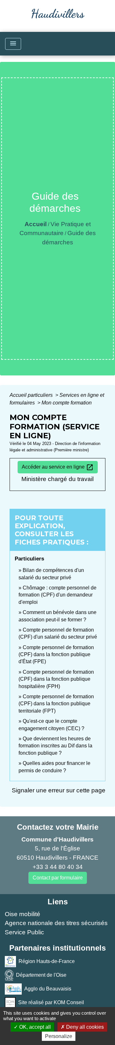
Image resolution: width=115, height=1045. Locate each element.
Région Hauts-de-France (47, 961)
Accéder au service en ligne (58, 467)
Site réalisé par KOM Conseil (51, 1002)
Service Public (24, 932)
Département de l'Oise (41, 974)
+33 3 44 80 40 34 (58, 866)
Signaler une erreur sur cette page (58, 790)
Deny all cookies (84, 1027)
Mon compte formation (67, 402)
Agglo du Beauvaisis (47, 988)
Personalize (58, 1036)
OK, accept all (34, 1027)
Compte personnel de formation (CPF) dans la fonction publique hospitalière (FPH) (56, 679)
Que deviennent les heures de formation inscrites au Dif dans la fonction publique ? (55, 746)
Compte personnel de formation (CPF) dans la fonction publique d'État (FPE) (56, 654)
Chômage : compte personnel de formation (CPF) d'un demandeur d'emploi (57, 595)
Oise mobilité (22, 914)
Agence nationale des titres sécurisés (56, 923)
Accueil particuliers (32, 395)
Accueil (36, 224)
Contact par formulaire (58, 877)
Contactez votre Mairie (57, 827)
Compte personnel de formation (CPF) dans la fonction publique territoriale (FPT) (56, 704)
